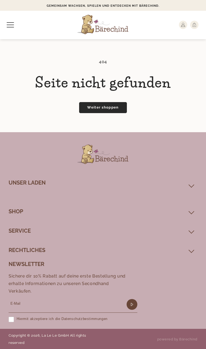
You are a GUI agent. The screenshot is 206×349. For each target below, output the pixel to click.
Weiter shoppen (103, 107)
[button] (10, 24)
